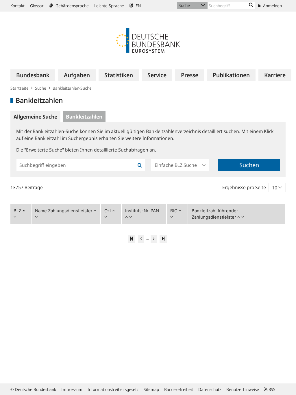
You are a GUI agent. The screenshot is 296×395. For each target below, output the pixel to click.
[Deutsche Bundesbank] (148, 40)
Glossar (37, 5)
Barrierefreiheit (178, 389)
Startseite (19, 88)
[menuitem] (32, 75)
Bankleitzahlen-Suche (72, 88)
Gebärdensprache (71, 5)
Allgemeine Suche (35, 116)
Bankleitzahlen (84, 116)
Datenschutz (209, 389)
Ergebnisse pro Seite (244, 187)
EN (137, 5)
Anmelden (272, 5)
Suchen (249, 165)
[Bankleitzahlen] (251, 5)
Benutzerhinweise (242, 389)
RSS (271, 389)
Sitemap (151, 389)
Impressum (71, 389)
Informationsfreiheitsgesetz (113, 389)
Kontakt (17, 5)
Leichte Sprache (109, 5)
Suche (40, 88)
